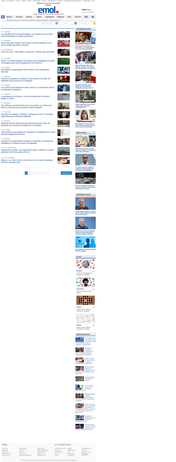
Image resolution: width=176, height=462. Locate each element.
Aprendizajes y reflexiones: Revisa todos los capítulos (85, 250)
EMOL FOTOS (23, 453)
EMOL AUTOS (41, 448)
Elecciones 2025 (54, 20)
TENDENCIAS (22, 448)
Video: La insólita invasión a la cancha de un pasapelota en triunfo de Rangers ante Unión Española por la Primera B (28, 62)
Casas (79, 0)
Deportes (29, 17)
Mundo (39, 17)
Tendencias (60, 17)
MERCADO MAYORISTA (85, 454)
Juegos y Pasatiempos (42, 20)
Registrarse (90, 12)
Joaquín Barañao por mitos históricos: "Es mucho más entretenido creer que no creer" (84, 86)
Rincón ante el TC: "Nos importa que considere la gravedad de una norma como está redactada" (85, 125)
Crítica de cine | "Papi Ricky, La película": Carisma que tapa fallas (27, 52)
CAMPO (70, 448)
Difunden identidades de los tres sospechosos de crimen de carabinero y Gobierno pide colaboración (85, 397)
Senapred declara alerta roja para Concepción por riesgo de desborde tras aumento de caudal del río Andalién (25, 124)
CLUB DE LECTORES (60, 448)
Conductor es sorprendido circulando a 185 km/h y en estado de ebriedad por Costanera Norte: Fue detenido (27, 142)
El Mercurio (10, 0)
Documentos (24, 20)
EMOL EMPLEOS (41, 452)
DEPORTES (5, 452)
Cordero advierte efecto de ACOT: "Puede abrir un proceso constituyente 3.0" (85, 106)
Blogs (18, 0)
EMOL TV (21, 452)
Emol (3, 0)
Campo (29, 0)
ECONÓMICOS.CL (86, 448)
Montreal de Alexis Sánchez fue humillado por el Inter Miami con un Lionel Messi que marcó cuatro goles (85, 370)
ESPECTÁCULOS (6, 453)
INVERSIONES (71, 450)
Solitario (79, 307)
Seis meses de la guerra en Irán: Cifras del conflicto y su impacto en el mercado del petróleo (85, 150)
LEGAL (56, 455)
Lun (93, 0)
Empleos (60, 0)
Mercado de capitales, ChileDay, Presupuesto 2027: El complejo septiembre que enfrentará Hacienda (27, 115)
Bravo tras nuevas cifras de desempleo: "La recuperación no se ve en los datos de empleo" (84, 47)
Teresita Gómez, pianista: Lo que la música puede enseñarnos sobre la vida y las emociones (85, 213)
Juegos (78, 257)
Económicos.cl (69, 0)
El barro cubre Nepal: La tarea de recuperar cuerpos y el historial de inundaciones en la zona (85, 187)
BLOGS (57, 453)
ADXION (84, 450)
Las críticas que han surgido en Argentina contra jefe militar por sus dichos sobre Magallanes (84, 168)
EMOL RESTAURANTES (25, 455)
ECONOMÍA (5, 450)
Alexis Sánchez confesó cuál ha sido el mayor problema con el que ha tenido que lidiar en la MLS (26, 44)
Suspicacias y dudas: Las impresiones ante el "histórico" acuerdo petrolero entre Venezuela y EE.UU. (27, 151)
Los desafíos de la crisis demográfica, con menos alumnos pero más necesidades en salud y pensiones (27, 35)
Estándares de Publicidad (70, 460)
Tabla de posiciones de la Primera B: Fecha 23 (90, 379)
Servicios (78, 17)
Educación (17, 20)
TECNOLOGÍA (5, 455)
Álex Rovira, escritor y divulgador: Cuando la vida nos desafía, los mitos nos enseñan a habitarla (85, 232)
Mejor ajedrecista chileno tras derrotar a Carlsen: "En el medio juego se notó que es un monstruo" (85, 67)
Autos (44, 0)
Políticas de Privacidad (36, 460)
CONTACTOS (40, 453)
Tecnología (10, 20)
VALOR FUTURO (86, 452)
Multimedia (32, 20)
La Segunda (86, 0)
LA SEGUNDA (71, 453)
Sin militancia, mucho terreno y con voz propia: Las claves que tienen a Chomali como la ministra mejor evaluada (26, 106)
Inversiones (36, 0)
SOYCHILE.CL (71, 455)
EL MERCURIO (59, 452)
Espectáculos (50, 17)
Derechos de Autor (25, 460)
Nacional (9, 17)
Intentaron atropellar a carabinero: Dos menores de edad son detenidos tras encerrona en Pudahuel (26, 80)
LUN (69, 452)
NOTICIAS (4, 448)
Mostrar (48, 5)
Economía (19, 17)
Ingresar (84, 12)
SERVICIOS (22, 450)
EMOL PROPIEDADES (43, 450)
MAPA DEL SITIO (41, 455)
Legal (23, 0)
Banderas (79, 271)
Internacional (12, 147)
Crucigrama (80, 289)
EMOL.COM (58, 450)
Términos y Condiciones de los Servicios (53, 460)
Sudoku (78, 325)
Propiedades (51, 0)
